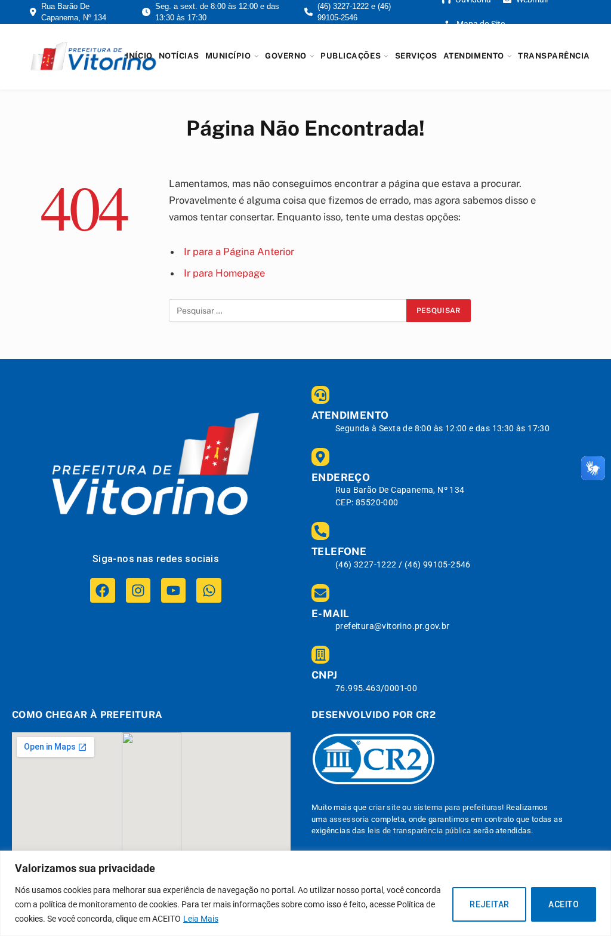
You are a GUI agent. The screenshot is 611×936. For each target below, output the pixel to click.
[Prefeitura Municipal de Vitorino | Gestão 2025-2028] (93, 56)
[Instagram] (138, 590)
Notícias (179, 55)
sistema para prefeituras (457, 807)
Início (139, 55)
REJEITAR (489, 904)
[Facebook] (102, 590)
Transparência (554, 55)
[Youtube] (173, 590)
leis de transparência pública (419, 830)
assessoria (349, 819)
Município (228, 55)
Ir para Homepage (224, 273)
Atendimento (473, 55)
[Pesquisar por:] (288, 310)
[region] (305, 893)
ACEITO (563, 904)
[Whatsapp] (208, 590)
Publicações (350, 55)
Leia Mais (200, 918)
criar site (384, 807)
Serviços (416, 55)
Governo (286, 55)
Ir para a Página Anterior (239, 251)
